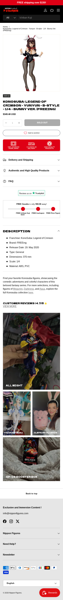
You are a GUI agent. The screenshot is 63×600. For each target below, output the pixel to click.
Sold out (42, 122)
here (30, 292)
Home (5, 27)
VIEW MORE (10, 306)
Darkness (29, 288)
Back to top (31, 493)
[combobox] (31, 18)
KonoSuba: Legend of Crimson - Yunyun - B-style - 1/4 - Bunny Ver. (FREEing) (29, 29)
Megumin (18, 288)
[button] (52, 10)
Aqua (42, 288)
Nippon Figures (15, 593)
